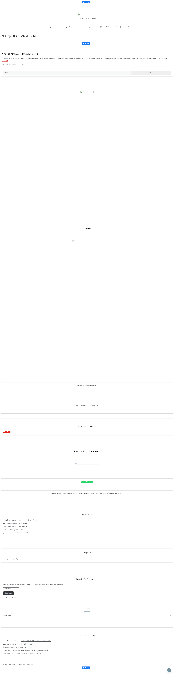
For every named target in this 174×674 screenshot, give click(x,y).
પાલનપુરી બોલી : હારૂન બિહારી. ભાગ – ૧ (20, 53)
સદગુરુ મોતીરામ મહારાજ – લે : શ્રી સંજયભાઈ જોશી (33, 650)
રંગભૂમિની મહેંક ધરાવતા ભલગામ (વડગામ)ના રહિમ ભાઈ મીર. (19, 520)
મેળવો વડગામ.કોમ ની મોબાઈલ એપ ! (87, 385)
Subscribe (8, 593)
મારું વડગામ (58, 27)
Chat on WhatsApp (87, 482)
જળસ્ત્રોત (89, 27)
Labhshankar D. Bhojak (10, 650)
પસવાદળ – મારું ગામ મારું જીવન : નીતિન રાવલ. (16, 526)
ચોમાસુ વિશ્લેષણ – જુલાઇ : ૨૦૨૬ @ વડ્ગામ (15, 523)
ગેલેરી (107, 27)
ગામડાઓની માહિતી (117, 27)
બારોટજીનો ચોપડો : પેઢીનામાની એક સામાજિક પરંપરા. (36, 641)
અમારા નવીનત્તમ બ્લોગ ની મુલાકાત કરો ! (87, 405)
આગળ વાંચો (5, 61)
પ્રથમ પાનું (48, 27)
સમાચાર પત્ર (78, 27)
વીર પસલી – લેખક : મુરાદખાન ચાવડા (13, 530)
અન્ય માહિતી (98, 27)
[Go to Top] (169, 670)
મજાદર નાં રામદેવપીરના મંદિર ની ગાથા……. (22, 644)
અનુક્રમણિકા (68, 27)
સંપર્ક (127, 27)
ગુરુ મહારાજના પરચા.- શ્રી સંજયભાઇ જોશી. (15, 533)
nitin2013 (13, 64)
